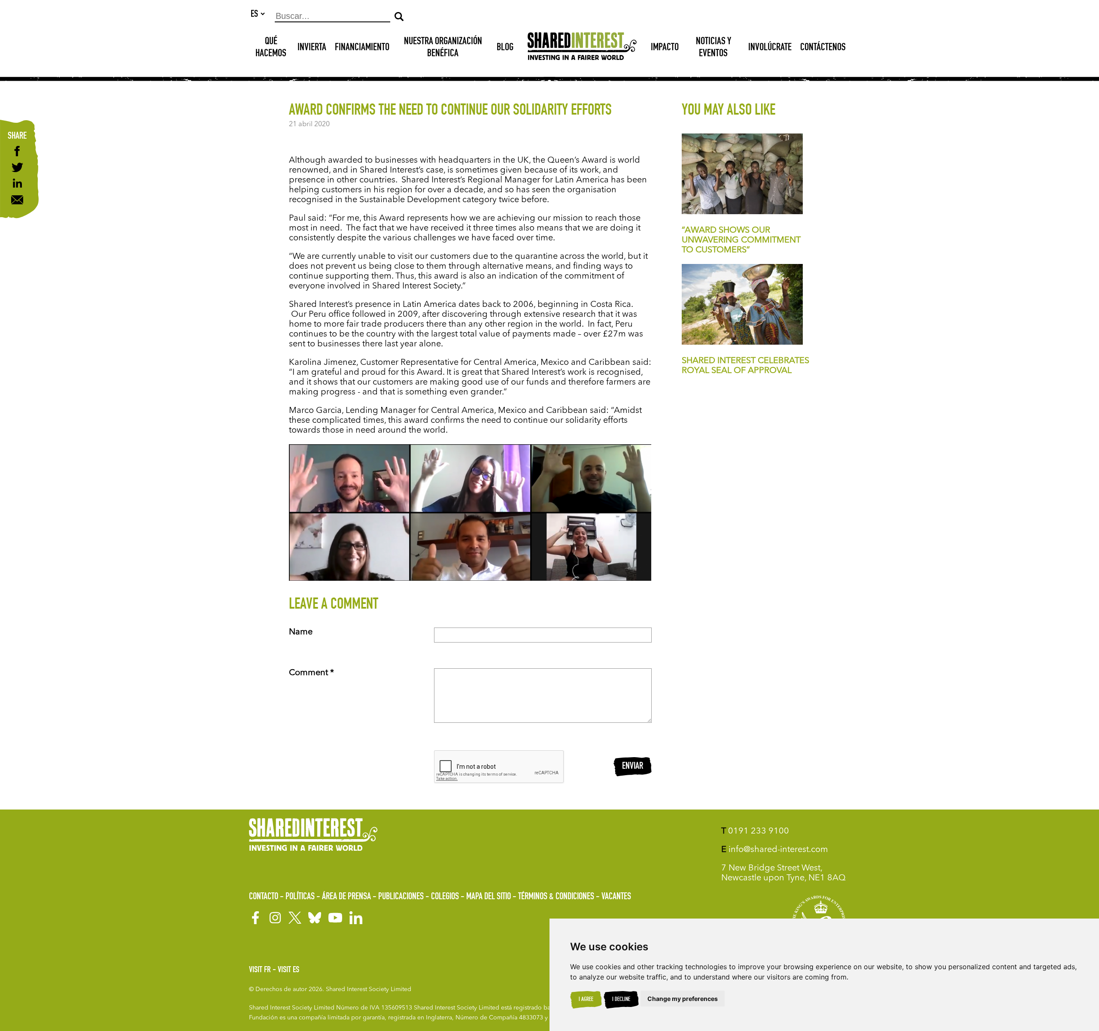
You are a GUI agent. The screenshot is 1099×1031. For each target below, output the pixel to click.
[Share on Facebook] (17, 152)
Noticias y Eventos (713, 48)
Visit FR (260, 970)
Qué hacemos (270, 48)
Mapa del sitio (488, 897)
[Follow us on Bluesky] (314, 917)
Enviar (632, 766)
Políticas (300, 897)
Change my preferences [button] (682, 998)
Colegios (445, 897)
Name (301, 632)
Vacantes (616, 897)
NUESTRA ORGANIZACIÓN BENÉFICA (443, 48)
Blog (505, 48)
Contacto (263, 897)
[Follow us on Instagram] (275, 917)
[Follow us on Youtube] (335, 917)
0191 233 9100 (755, 831)
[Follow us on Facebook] (255, 917)
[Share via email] (17, 201)
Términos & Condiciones (556, 897)
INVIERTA (312, 48)
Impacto (665, 48)
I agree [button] (586, 1000)
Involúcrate (770, 48)
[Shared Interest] (582, 48)
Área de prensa (346, 897)
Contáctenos (823, 48)
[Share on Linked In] (17, 185)
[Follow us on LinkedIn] (355, 917)
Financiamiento (362, 48)
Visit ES (288, 970)
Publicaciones (401, 897)
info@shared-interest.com (774, 850)
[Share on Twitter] (17, 168)
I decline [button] (621, 1000)
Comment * (311, 673)
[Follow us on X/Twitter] (294, 917)
